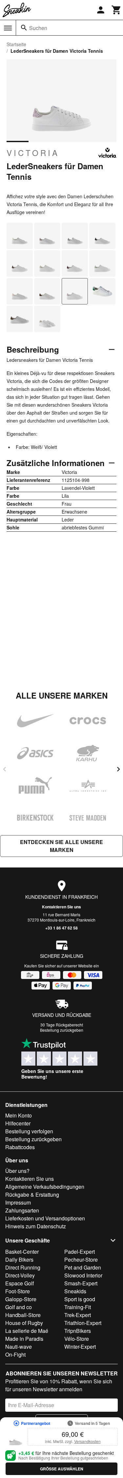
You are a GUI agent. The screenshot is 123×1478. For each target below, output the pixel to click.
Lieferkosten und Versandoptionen (45, 1218)
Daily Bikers (19, 1259)
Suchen (38, 28)
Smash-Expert (80, 1283)
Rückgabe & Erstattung (32, 1194)
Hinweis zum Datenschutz (35, 1226)
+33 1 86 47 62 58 (61, 928)
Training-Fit (77, 1307)
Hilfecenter (18, 1123)
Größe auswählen (61, 1469)
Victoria (33, 152)
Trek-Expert (77, 1315)
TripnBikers (77, 1331)
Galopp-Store (20, 1299)
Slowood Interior (83, 1275)
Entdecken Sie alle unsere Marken (61, 846)
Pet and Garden (82, 1267)
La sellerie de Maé (26, 1331)
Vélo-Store (76, 1338)
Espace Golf (19, 1283)
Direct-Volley (20, 1275)
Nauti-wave (18, 1346)
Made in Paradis (24, 1338)
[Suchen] (24, 27)
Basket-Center (22, 1251)
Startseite (16, 44)
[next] (118, 769)
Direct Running (22, 1267)
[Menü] (8, 28)
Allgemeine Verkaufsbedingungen (44, 1186)
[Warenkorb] (116, 10)
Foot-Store (17, 1291)
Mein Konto (18, 1115)
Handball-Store (23, 1315)
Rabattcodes (20, 1147)
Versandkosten (87, 1441)
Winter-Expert (80, 1346)
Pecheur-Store (81, 1259)
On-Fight (15, 1354)
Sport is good (79, 1299)
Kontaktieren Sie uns (61, 906)
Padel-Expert (79, 1251)
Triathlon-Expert (82, 1323)
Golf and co (18, 1307)
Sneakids (75, 1291)
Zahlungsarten (22, 1210)
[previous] (4, 769)
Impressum (18, 1202)
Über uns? (17, 1171)
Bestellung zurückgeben (61, 1030)
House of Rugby (24, 1323)
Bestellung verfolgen (29, 1131)
